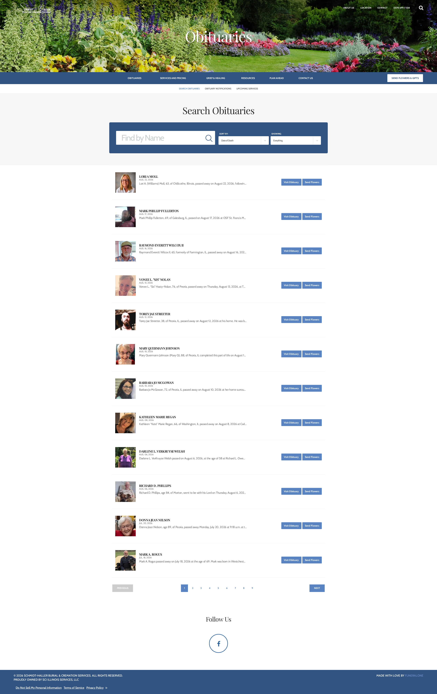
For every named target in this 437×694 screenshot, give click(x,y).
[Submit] (209, 138)
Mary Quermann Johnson (159, 348)
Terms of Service (74, 687)
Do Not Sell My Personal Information (39, 687)
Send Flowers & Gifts (405, 78)
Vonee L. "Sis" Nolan (155, 279)
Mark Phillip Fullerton (159, 211)
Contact (382, 7)
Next (317, 588)
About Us (348, 7)
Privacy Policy (95, 687)
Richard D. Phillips (155, 486)
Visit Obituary (292, 182)
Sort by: (223, 133)
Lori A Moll (148, 176)
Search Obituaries (189, 88)
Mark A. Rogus (150, 554)
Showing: (276, 133)
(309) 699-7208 (401, 7)
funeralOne (414, 675)
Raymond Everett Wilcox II (161, 245)
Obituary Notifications (218, 88)
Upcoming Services (247, 88)
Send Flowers (313, 182)
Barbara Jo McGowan (156, 383)
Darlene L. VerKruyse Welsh (162, 451)
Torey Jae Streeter (154, 314)
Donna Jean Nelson (154, 520)
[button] (421, 7)
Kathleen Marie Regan (157, 417)
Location (365, 7)
